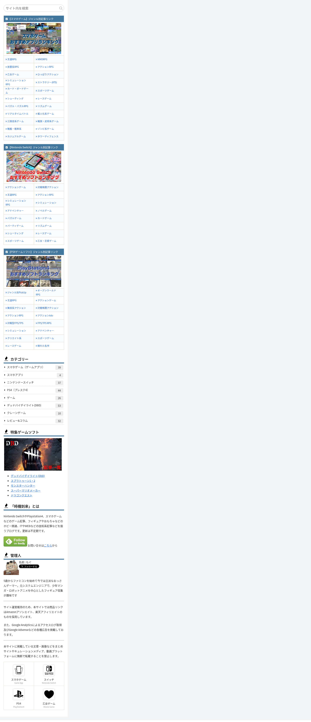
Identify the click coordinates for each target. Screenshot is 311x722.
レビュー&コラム (34, 421)
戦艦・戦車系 (14, 128)
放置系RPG (13, 66)
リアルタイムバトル (17, 113)
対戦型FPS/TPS (15, 323)
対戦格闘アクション (47, 187)
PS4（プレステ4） (34, 390)
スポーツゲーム (45, 90)
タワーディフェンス (47, 136)
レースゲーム (44, 98)
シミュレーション (46, 202)
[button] (61, 8)
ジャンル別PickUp (16, 292)
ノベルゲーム (44, 210)
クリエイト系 (14, 338)
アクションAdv (45, 315)
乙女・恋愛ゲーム (46, 241)
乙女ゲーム (13, 74)
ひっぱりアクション (47, 74)
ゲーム (34, 398)
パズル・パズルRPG (17, 106)
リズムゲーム (44, 106)
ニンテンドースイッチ (34, 382)
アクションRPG (45, 66)
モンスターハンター (23, 485)
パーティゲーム (15, 225)
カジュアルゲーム (16, 136)
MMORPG (42, 59)
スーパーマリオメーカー (25, 490)
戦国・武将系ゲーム (48, 121)
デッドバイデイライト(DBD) (34, 405)
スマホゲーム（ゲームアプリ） (34, 367)
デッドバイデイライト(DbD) (28, 476)
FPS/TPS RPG (44, 323)
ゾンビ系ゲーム (45, 128)
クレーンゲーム (34, 413)
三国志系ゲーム (15, 121)
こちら (48, 545)
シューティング (15, 98)
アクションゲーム (16, 187)
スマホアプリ (34, 375)
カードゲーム (44, 218)
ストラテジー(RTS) (47, 82)
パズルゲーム (14, 218)
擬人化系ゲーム (45, 113)
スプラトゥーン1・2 (23, 481)
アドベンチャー (15, 210)
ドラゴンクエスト (21, 495)
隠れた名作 (43, 345)
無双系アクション (16, 308)
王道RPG (12, 59)
